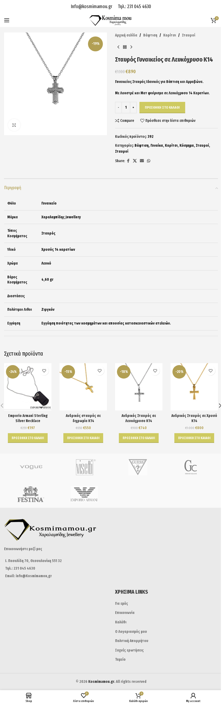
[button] (28, 438)
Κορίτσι (169, 35)
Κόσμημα (186, 145)
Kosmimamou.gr (101, 681)
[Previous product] (118, 47)
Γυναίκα (157, 145)
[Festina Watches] (31, 494)
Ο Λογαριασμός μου (131, 631)
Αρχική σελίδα (126, 35)
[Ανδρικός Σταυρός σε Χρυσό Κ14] (194, 386)
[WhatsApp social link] (148, 161)
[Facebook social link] (128, 161)
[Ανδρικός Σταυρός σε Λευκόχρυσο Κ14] (138, 386)
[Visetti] (84, 467)
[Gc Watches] (191, 467)
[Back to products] (125, 47)
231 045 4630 (138, 6)
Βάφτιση (150, 35)
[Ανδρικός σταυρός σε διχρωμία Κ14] (83, 386)
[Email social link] (141, 161)
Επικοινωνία (125, 612)
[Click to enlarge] (14, 125)
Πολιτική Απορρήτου (131, 641)
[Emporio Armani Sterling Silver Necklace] (27, 386)
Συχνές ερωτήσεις (129, 650)
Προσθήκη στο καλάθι (162, 107)
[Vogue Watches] (31, 467)
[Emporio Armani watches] (84, 494)
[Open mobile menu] (6, 20)
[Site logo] (111, 20)
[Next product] (131, 47)
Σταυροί (188, 35)
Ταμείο (120, 659)
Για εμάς (121, 603)
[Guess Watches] (138, 467)
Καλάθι (120, 622)
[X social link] (134, 161)
